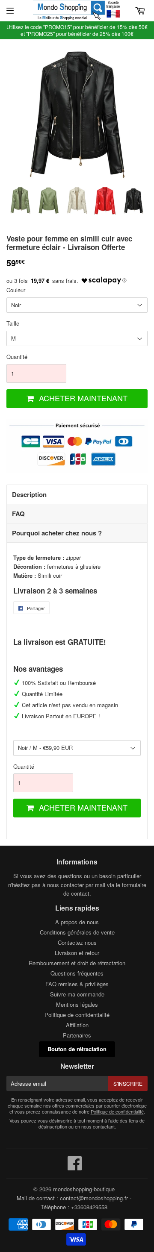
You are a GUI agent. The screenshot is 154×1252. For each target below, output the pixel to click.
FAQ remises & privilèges (77, 984)
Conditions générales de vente (77, 932)
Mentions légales (77, 1004)
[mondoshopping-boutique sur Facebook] (75, 1167)
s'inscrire (127, 1083)
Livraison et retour (77, 953)
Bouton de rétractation (77, 1049)
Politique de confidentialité (77, 1015)
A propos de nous (77, 922)
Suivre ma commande (77, 994)
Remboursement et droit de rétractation (77, 963)
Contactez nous (77, 942)
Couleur (15, 290)
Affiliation (77, 1025)
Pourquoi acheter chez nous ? (57, 533)
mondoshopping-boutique (84, 1189)
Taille (12, 323)
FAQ (18, 513)
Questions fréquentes (77, 973)
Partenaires (77, 1035)
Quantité (16, 357)
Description (29, 494)
